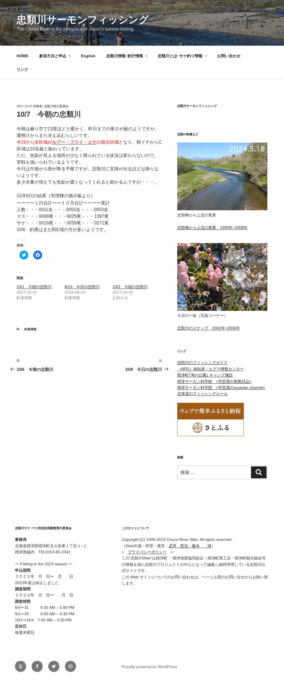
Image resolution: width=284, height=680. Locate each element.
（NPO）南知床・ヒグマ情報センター (210, 369)
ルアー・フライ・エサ (74, 142)
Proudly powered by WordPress (149, 666)
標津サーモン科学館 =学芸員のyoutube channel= (221, 387)
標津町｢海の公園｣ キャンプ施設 (205, 375)
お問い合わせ (228, 56)
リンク (22, 69)
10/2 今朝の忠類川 (130, 286)
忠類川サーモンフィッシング (83, 19)
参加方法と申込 (52, 56)
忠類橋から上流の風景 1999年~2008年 (212, 227)
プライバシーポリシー (147, 552)
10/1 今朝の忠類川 (34, 286)
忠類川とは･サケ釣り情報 (180, 56)
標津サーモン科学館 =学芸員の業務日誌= (214, 381)
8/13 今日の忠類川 (82, 286)
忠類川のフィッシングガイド (202, 362)
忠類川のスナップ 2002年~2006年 (208, 328)
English (88, 56)
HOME (22, 56)
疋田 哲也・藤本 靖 (190, 546)
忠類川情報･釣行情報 (124, 56)
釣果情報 (30, 329)
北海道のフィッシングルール (202, 393)
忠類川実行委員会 (56, 106)
